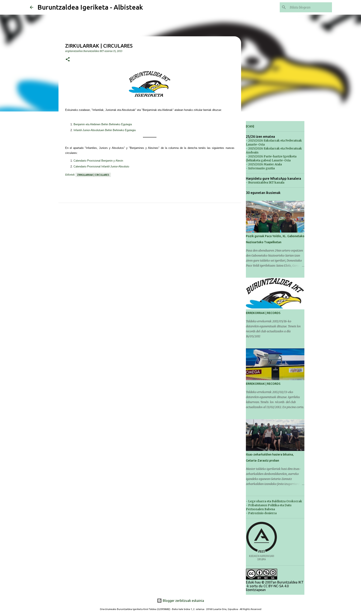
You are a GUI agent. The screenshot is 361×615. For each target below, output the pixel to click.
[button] (67, 59)
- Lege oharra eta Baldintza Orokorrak (274, 501)
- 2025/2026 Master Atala (264, 164)
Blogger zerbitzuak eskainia (183, 600)
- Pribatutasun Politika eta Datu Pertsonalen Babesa (268, 507)
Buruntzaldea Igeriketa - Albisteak (90, 7)
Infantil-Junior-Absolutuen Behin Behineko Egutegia (105, 130)
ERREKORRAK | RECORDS (263, 313)
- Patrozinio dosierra (261, 513)
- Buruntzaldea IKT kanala (265, 182)
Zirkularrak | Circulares (93, 174)
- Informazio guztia (260, 168)
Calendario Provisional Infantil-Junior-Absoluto (101, 166)
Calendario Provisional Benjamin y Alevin (98, 160)
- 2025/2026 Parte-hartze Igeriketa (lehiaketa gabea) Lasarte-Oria (271, 158)
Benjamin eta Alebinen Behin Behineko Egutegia (103, 124)
